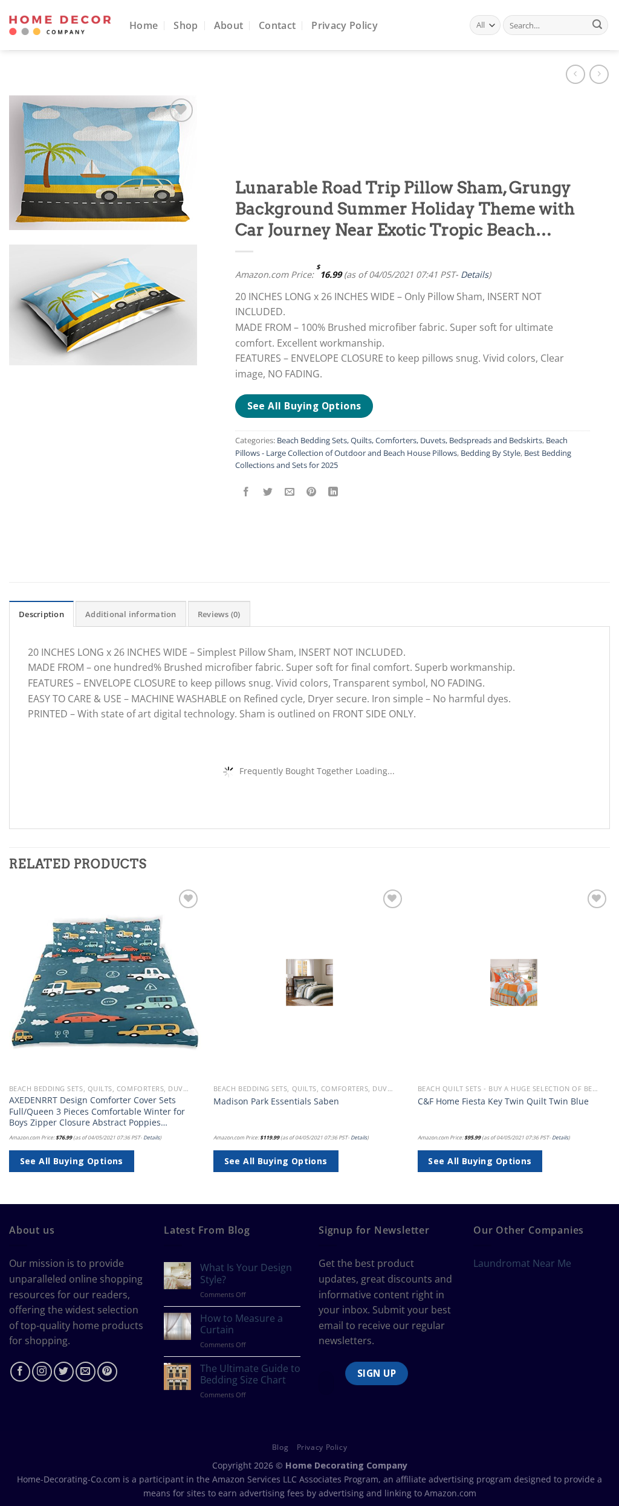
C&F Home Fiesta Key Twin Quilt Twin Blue (503, 1101)
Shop (185, 25)
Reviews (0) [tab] (219, 614)
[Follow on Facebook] (20, 1372)
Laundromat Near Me (522, 1263)
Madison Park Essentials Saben (276, 1101)
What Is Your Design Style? (246, 1273)
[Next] (609, 1044)
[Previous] (10, 1044)
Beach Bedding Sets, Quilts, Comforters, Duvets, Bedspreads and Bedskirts (409, 440)
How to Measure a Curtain (241, 1324)
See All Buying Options (304, 405)
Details (474, 274)
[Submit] (597, 25)
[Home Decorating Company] (60, 25)
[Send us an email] (86, 1372)
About (229, 25)
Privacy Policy (344, 25)
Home (143, 25)
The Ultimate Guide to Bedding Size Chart (250, 1374)
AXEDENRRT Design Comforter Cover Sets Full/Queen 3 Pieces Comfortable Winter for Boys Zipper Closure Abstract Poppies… (97, 1111)
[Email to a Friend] (290, 492)
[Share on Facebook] (246, 492)
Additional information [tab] (131, 614)
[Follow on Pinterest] (107, 1372)
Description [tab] (41, 614)
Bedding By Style (490, 452)
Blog (280, 1447)
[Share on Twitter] (268, 492)
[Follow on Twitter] (64, 1372)
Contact (277, 25)
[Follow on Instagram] (42, 1372)
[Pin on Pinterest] (312, 492)
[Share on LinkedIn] (333, 492)
